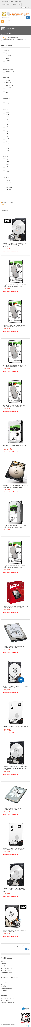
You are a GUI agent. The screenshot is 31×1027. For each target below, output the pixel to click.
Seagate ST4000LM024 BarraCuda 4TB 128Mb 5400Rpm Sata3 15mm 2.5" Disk (14, 446)
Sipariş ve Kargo (5, 985)
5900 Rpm (8, 182)
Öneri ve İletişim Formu (7, 1001)
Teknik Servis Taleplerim (7, 969)
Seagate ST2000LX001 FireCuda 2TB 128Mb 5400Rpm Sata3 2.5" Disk (14, 406)
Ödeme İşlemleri (5, 983)
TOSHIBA (8, 60)
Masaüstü (8, 80)
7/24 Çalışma (9, 87)
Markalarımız (4, 990)
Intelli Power (9, 187)
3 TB (7, 126)
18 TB (7, 146)
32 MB (7, 164)
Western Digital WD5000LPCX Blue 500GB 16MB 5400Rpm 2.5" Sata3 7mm (15, 727)
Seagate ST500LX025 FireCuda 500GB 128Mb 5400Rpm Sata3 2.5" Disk (14, 566)
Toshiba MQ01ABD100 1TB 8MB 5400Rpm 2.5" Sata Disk (12, 808)
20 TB (7, 150)
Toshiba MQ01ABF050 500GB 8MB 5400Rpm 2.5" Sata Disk (13, 646)
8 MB (7, 159)
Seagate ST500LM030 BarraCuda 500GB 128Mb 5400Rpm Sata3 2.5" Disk (15, 526)
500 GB (7, 114)
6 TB (7, 134)
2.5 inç (7, 101)
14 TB (7, 143)
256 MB (7, 171)
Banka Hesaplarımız (6, 988)
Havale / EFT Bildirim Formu (8, 1002)
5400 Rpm (8, 180)
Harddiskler (20, 39)
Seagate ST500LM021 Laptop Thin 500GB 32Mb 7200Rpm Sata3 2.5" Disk (15, 486)
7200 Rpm (8, 185)
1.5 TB (7, 121)
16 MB (7, 162)
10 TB (7, 138)
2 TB (7, 124)
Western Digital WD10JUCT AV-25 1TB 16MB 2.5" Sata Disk (14, 930)
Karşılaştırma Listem (6, 972)
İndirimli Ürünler (10, 71)
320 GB (7, 112)
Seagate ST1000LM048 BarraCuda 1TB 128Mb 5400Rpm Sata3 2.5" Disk (14, 285)
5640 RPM (8, 190)
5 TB (7, 131)
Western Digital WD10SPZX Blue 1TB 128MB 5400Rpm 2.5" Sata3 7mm (14, 849)
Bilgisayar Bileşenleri (8, 39)
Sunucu (7, 92)
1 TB (7, 119)
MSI (6, 53)
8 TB (7, 136)
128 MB (7, 169)
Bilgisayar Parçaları (13, 37)
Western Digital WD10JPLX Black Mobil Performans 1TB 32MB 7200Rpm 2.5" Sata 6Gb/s (15, 890)
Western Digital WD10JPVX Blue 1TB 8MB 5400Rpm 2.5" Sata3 (15, 687)
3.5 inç (7, 103)
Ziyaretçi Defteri (16, 4)
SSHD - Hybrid (9, 85)
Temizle (5, 205)
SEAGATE (8, 58)
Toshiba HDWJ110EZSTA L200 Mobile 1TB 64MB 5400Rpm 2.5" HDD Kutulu (15, 606)
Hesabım (3, 963)
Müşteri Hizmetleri (6, 4)
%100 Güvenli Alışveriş (7, 1)
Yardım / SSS (18, 1)
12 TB (7, 141)
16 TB (7, 148)
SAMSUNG (8, 56)
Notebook (8, 82)
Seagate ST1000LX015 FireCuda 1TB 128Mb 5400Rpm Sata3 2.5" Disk (14, 325)
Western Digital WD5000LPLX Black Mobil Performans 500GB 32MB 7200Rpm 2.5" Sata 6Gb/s (15, 768)
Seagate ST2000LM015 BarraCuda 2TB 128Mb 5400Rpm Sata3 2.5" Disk (14, 365)
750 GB (7, 117)
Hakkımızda (4, 981)
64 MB (7, 166)
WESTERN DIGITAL (10, 63)
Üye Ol (3, 961)
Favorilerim (4, 967)
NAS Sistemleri (9, 90)
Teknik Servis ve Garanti (7, 999)
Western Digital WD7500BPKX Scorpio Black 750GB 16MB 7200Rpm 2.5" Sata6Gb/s (14, 244)
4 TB (7, 129)
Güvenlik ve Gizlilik (6, 970)
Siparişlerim (4, 965)
